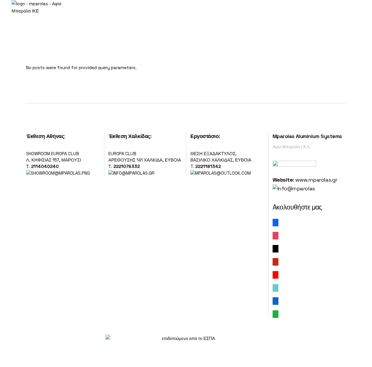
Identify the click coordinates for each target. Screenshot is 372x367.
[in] (275, 300)
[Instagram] (275, 235)
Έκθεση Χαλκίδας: (130, 136)
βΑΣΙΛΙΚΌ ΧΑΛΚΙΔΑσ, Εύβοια (220, 160)
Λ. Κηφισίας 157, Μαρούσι (53, 160)
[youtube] (275, 274)
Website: (283, 179)
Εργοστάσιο (204, 136)
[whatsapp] (275, 313)
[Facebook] (275, 222)
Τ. (28, 166)
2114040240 (45, 166)
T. (205, 166)
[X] (275, 248)
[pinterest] (275, 261)
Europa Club (122, 153)
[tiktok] (275, 287)
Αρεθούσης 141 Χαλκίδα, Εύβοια (144, 160)
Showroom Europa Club (52, 153)
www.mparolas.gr (316, 179)
